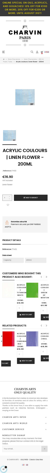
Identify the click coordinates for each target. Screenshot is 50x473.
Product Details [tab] (11, 240)
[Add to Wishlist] (8, 205)
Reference (7, 171)
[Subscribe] (44, 449)
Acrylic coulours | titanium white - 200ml (20, 292)
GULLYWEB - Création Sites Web (32, 459)
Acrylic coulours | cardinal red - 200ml (20, 340)
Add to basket (31, 198)
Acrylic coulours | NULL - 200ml (44, 339)
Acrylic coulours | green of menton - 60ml (44, 294)
